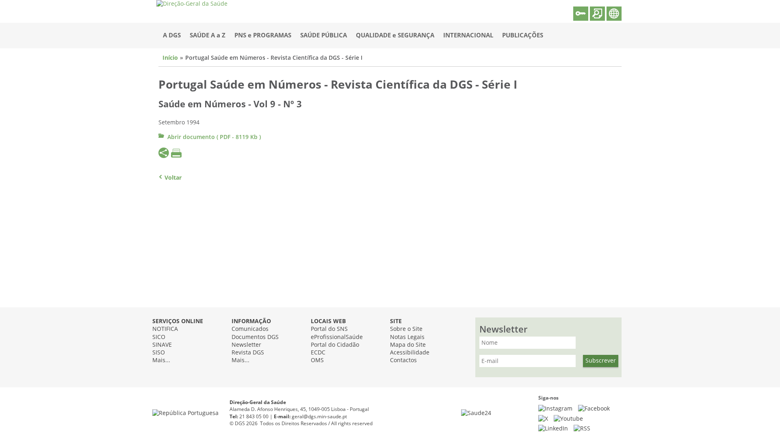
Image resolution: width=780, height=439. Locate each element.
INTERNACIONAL (468, 35)
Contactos (403, 360)
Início (170, 57)
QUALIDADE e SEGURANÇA (395, 35)
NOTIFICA (165, 329)
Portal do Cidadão (335, 344)
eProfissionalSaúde (337, 337)
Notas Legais (407, 337)
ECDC (318, 352)
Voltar (173, 177)
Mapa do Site (408, 344)
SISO (158, 352)
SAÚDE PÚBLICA (323, 35)
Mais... (161, 360)
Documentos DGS (255, 337)
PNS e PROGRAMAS (262, 35)
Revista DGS (248, 352)
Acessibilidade (409, 352)
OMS (317, 360)
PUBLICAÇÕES (522, 35)
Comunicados (250, 329)
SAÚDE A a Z (207, 35)
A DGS (172, 35)
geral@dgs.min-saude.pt (319, 416)
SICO (158, 337)
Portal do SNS (329, 329)
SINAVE (162, 344)
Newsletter (246, 344)
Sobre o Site (406, 329)
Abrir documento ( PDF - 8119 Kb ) (214, 137)
